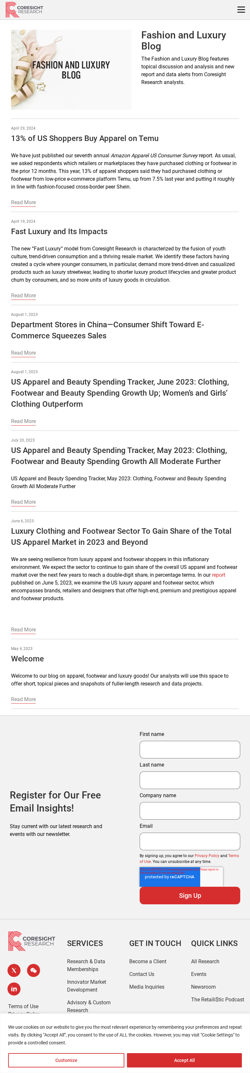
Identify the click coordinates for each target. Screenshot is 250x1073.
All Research (205, 961)
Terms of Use (23, 1006)
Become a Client (147, 961)
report (218, 575)
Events (198, 974)
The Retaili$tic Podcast (217, 999)
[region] (125, 1043)
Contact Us (141, 974)
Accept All (184, 1060)
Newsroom (203, 987)
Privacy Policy (207, 856)
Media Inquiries (146, 987)
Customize (66, 1060)
